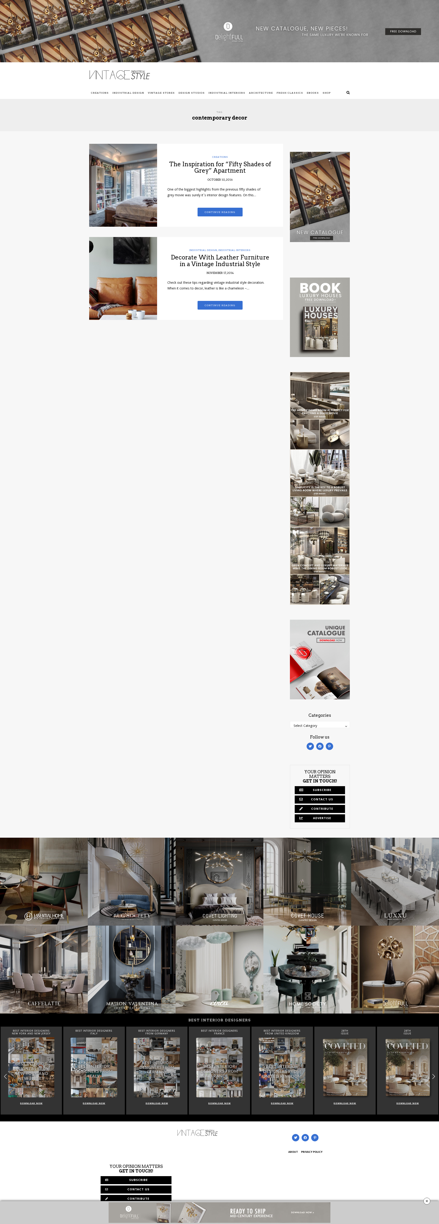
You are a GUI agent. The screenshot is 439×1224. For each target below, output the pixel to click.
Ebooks (313, 92)
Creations (100, 92)
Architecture (261, 92)
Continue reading (220, 212)
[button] (434, 1076)
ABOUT (293, 1152)
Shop (327, 92)
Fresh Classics (290, 92)
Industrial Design (128, 92)
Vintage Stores (161, 92)
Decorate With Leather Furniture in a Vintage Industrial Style (220, 260)
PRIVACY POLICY (311, 1152)
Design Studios (192, 92)
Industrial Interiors (227, 92)
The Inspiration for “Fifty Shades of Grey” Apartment (220, 167)
